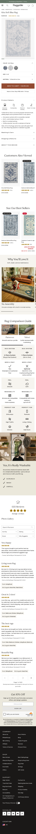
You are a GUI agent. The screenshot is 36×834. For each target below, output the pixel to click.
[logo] (18, 5)
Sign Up (18, 708)
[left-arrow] (5, 1)
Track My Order (7, 783)
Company (7, 732)
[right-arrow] (30, 1)
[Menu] (2, 5)
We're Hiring (6, 741)
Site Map (20, 793)
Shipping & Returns (8, 138)
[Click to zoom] (18, 38)
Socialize (7, 810)
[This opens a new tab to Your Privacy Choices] (17, 803)
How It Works (22, 734)
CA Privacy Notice (23, 797)
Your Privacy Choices (9, 803)
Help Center (6, 780)
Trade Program (22, 741)
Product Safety (22, 789)
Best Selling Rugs (23, 757)
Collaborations (7, 763)
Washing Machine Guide (25, 783)
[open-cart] (32, 5)
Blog (19, 737)
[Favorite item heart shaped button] (33, 19)
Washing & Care (7, 132)
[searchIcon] (7, 5)
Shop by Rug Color (23, 760)
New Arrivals (6, 757)
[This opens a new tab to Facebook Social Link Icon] (4, 813)
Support (7, 777)
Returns (5, 789)
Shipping (20, 786)
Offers (4, 770)
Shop (5, 754)
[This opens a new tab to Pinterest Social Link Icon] (13, 813)
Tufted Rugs (16, 9)
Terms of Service (8, 747)
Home (2, 9)
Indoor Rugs (8, 9)
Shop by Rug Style (8, 760)
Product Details (7, 100)
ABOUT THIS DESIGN (9, 145)
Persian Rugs (24, 9)
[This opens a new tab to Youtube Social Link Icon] (18, 813)
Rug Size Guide (7, 786)
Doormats (6, 767)
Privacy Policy (22, 747)
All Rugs (20, 767)
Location (7, 821)
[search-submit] (32, 527)
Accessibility (6, 793)
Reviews (20, 744)
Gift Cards (21, 770)
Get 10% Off (18, 694)
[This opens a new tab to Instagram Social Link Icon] (9, 813)
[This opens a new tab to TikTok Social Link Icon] (22, 813)
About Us (5, 734)
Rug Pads (21, 763)
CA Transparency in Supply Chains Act (8, 797)
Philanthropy (6, 737)
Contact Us (21, 780)
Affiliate (5, 744)
